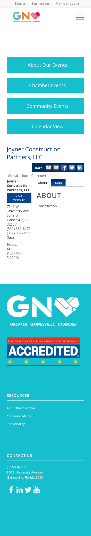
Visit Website (19, 198)
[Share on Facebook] (64, 168)
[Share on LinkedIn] (80, 168)
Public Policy (16, 424)
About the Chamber (21, 408)
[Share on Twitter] (72, 168)
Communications (19, 416)
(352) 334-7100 (17, 467)
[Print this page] (48, 168)
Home (30, 39)
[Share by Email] (56, 168)
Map (58, 183)
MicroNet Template (23, 34)
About (42, 183)
